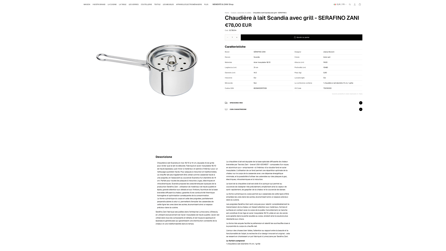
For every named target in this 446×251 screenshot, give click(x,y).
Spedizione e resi (236, 103)
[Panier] (359, 4)
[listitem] (206, 4)
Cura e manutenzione (238, 109)
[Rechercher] (349, 4)
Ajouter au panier (303, 37)
